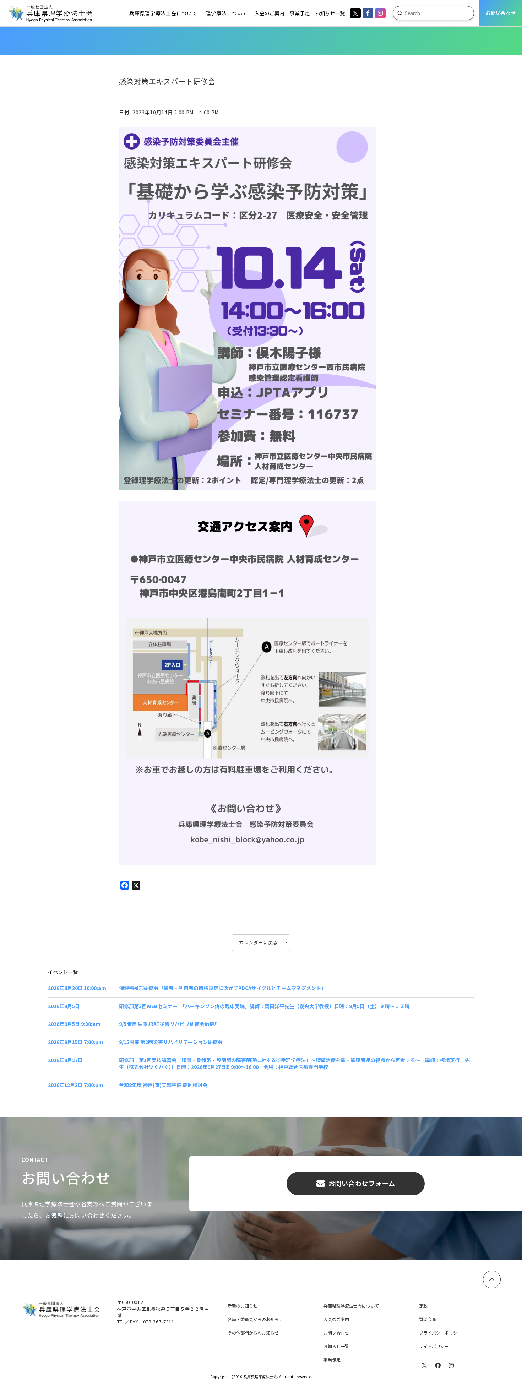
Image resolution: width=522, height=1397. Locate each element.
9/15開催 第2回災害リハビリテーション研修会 (171, 1042)
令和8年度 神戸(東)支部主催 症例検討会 (163, 1085)
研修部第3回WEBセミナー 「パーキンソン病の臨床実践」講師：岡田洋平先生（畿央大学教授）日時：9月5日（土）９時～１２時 (264, 1006)
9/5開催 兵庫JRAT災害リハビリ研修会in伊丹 (169, 1024)
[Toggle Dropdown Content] (330, 13)
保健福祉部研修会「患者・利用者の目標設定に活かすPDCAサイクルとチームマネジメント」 (222, 988)
